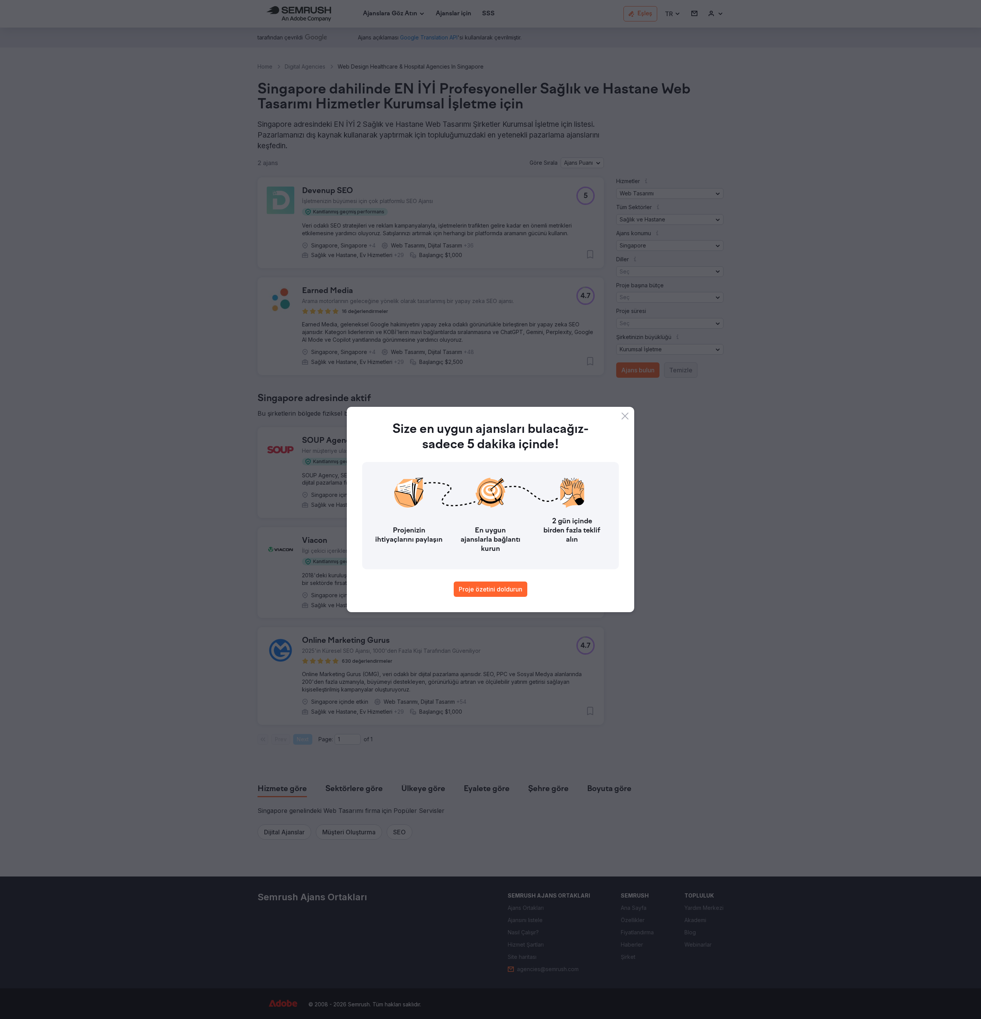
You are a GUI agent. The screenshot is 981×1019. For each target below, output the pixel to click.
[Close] (625, 416)
